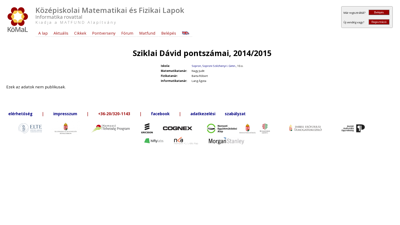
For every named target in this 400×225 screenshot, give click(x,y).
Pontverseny (103, 33)
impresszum (65, 113)
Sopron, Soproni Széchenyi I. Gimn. (214, 66)
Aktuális (61, 33)
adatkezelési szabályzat (218, 113)
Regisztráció (378, 22)
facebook (160, 113)
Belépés (379, 12)
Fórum (127, 33)
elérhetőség (20, 113)
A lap (43, 33)
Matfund (147, 33)
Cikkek (80, 33)
